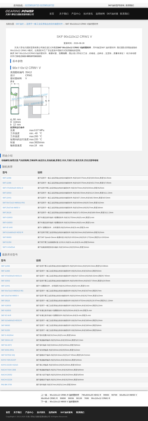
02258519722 (47, 5)
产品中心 (76, 13)
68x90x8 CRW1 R (49, 398)
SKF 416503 (7, 223)
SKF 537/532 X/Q (8, 355)
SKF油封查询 (66, 412)
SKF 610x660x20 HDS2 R (13, 232)
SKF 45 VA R (8, 228)
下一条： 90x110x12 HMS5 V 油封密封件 (60, 401)
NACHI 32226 (6, 380)
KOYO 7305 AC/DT (8, 360)
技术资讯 (88, 13)
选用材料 (100, 13)
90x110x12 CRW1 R (100, 398)
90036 (71, 398)
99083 (106, 395)
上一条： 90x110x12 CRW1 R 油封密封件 (60, 395)
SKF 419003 (7, 218)
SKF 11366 (7, 183)
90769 (114, 395)
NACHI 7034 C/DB (8, 370)
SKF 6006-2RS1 (7, 350)
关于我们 (64, 13)
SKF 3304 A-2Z (7, 340)
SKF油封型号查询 (116, 5)
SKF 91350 (7, 242)
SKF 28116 (7, 213)
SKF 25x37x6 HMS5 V (11, 208)
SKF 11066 (7, 178)
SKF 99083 (7, 237)
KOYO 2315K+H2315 (9, 365)
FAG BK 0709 (6, 385)
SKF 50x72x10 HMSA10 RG (14, 203)
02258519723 (32, 5)
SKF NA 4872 (6, 345)
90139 (79, 398)
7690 (86, 398)
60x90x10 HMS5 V (128, 395)
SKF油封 (20, 24)
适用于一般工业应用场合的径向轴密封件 (44, 24)
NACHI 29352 (6, 375)
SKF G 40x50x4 (9, 247)
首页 (51, 13)
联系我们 (130, 5)
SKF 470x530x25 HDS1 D (13, 188)
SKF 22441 (7, 198)
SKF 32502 (7, 193)
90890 (63, 398)
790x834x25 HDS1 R (91, 395)
